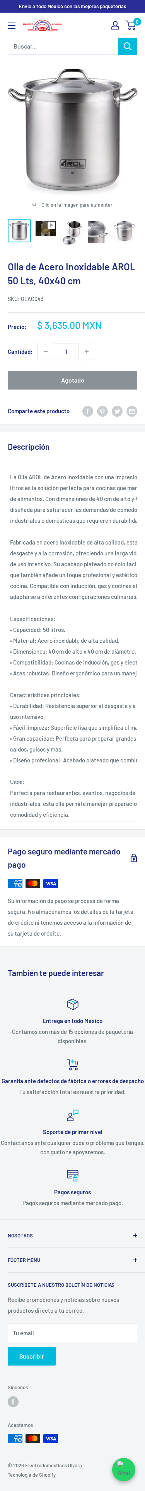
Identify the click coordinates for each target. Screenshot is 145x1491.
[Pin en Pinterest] (102, 411)
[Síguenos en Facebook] (13, 1401)
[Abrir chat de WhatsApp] (123, 1469)
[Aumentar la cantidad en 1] (86, 351)
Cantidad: (20, 351)
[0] (131, 25)
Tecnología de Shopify (32, 1475)
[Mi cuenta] (115, 25)
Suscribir (31, 1356)
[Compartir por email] (131, 411)
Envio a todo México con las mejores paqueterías (72, 6)
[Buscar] (127, 46)
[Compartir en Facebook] (87, 411)
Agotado (72, 380)
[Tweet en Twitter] (117, 411)
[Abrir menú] (11, 26)
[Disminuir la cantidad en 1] (46, 351)
